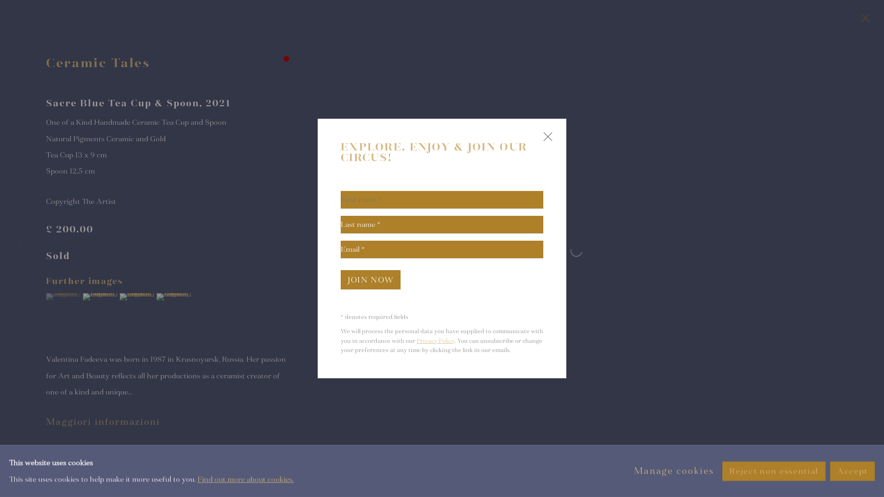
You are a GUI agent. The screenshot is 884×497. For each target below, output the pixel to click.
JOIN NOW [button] (371, 280)
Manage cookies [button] (674, 471)
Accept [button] (852, 471)
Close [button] (545, 141)
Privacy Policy (435, 341)
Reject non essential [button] (773, 471)
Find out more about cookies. (246, 478)
